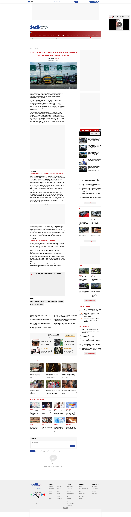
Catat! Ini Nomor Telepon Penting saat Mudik (43, 240)
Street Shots (63, 38)
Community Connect (71, 506)
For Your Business (70, 503)
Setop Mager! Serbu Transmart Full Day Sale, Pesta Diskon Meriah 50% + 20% (70, 412)
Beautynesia (94, 491)
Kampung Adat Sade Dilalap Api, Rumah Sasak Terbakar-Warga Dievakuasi (71, 428)
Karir (80, 489)
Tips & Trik (75, 35)
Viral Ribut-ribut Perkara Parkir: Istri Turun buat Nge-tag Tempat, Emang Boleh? (92, 315)
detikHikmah (59, 498)
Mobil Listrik (71, 38)
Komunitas (40, 38)
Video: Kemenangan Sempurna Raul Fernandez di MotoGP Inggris (96, 278)
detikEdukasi (51, 488)
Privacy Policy (82, 496)
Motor (44, 35)
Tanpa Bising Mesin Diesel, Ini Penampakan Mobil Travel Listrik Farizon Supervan (96, 221)
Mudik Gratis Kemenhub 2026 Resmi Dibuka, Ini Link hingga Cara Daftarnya (64, 324)
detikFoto (59, 496)
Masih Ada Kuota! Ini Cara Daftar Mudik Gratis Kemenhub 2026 (40, 316)
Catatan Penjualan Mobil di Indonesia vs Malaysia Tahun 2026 (91, 185)
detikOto (32, 48)
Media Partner (82, 493)
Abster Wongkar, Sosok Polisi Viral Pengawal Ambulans (94, 160)
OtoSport (63, 35)
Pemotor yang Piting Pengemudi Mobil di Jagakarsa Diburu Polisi (36, 392)
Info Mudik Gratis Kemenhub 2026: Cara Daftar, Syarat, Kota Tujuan (40, 328)
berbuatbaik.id (70, 486)
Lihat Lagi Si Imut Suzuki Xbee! (82, 236)
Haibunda (93, 489)
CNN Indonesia (94, 486)
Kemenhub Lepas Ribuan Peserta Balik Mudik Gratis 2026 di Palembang (40, 324)
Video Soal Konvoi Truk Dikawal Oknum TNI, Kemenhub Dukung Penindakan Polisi (119, 17)
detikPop (59, 500)
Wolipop (59, 491)
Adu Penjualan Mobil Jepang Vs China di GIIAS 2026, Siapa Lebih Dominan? (91, 198)
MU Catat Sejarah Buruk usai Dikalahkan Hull (47, 427)
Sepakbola (51, 496)
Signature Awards (70, 493)
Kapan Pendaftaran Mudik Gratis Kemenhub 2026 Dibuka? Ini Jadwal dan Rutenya (65, 320)
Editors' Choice (86, 38)
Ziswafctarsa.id (70, 500)
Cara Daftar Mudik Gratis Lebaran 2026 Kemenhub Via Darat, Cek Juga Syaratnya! (65, 316)
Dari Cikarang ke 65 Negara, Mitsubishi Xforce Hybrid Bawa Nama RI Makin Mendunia (91, 190)
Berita (35, 35)
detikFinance (51, 489)
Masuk (99, 1)
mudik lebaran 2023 (39, 301)
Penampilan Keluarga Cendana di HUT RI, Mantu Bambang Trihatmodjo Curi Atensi (53, 392)
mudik (31, 301)
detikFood (59, 488)
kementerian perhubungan (36, 304)
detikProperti (51, 500)
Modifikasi (69, 35)
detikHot (50, 493)
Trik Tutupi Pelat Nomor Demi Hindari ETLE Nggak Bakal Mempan (91, 320)
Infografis (56, 38)
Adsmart (68, 489)
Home (31, 35)
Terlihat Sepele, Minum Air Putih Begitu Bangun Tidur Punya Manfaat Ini (59, 412)
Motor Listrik (78, 38)
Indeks (97, 35)
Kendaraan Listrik (51, 35)
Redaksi (80, 486)
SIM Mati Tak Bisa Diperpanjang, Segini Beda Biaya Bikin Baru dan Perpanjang (90, 180)
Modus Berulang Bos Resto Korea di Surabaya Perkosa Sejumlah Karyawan (52, 376)
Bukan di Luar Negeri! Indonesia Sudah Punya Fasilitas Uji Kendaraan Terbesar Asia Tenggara (96, 294)
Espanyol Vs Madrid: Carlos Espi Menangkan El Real (47, 412)
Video (93, 35)
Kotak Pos (81, 491)
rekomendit (69, 505)
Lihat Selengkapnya (89, 202)
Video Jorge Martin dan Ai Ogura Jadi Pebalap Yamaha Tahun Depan (84, 292)
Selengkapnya (73, 360)
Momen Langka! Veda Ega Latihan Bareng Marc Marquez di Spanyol (34, 428)
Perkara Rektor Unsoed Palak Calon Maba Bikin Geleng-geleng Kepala (69, 392)
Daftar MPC (93, 1)
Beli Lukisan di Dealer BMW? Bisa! (95, 236)
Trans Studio (69, 496)
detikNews (51, 486)
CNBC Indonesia (95, 488)
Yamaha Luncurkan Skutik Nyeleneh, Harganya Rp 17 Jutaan (91, 194)
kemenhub (60, 301)
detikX (58, 493)
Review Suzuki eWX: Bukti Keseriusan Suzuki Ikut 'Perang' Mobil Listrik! (93, 153)
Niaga (58, 35)
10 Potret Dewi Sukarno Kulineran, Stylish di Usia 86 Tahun (36, 376)
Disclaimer (81, 498)
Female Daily (94, 493)
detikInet (50, 491)
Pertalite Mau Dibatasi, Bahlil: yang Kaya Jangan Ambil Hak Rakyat (92, 310)
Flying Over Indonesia (71, 501)
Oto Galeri (87, 35)
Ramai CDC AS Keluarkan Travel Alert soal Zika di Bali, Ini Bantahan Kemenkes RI (59, 428)
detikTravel (59, 486)
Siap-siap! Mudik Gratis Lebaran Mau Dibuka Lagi (40, 319)
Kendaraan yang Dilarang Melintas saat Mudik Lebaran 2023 (47, 173)
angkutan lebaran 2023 (51, 301)
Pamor (45, 38)
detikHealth (59, 489)
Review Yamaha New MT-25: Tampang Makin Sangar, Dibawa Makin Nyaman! (94, 167)
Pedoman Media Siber (83, 488)
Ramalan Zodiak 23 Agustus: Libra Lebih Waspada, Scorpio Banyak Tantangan (34, 412)
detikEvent (69, 491)
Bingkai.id (69, 498)
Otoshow (51, 38)
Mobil (40, 35)
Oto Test (82, 35)
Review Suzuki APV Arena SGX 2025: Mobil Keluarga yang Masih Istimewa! (94, 146)
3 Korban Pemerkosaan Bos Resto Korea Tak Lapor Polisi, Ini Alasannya (69, 376)
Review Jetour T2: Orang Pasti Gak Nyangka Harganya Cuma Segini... (83, 278)
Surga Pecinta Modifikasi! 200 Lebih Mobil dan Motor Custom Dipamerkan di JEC (84, 222)
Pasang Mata (69, 488)
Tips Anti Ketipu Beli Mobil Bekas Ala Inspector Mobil (94, 139)
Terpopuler (33, 38)
